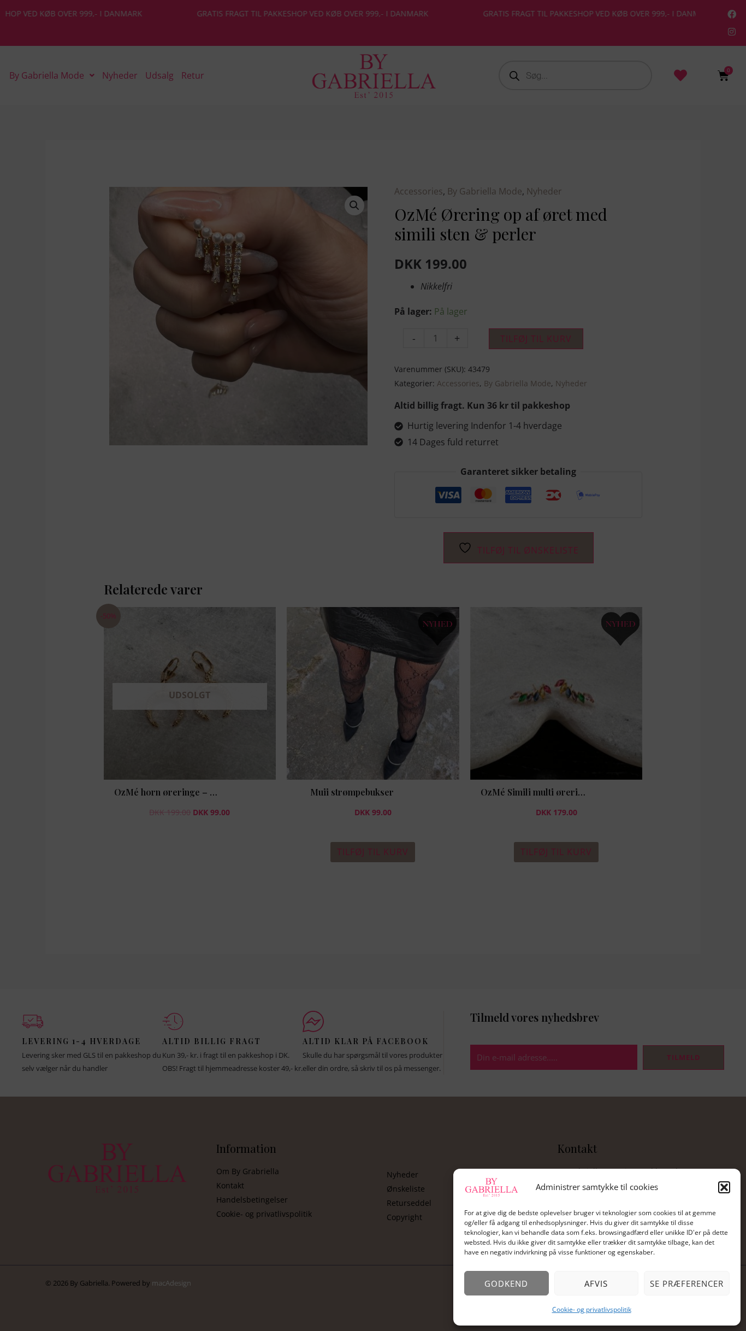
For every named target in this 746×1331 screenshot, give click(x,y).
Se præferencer (687, 1283)
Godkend (506, 1283)
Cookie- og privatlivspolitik (591, 1309)
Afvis (596, 1283)
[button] (724, 1187)
